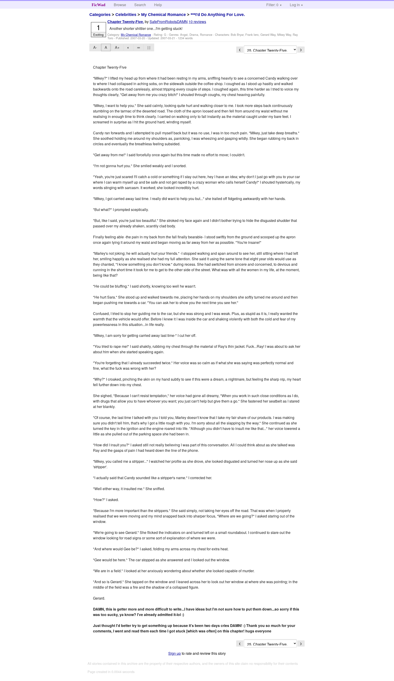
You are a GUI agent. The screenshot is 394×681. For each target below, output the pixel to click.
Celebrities (125, 14)
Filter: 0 (272, 4)
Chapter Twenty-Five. (125, 22)
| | (149, 47)
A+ (117, 47)
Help (158, 4)
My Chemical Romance (163, 14)
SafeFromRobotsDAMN (169, 21)
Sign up (174, 653)
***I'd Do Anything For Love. (218, 14)
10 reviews (197, 21)
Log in (295, 4)
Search (140, 4)
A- (95, 47)
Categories (100, 14)
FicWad (98, 5)
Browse (120, 4)
